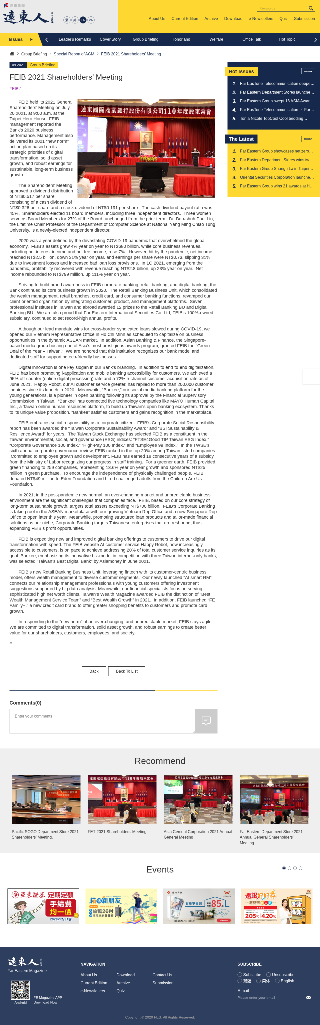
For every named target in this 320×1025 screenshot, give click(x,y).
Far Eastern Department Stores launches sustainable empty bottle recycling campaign (276, 92)
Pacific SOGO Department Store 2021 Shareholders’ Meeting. (45, 834)
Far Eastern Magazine (27, 971)
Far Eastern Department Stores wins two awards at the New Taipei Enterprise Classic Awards (276, 160)
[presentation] (46, 38)
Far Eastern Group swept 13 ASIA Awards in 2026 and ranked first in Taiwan (277, 101)
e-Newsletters (92, 991)
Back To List (127, 671)
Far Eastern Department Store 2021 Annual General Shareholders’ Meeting (271, 837)
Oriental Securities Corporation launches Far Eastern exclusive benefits (276, 177)
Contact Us (162, 975)
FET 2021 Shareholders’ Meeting (117, 832)
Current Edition (93, 983)
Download (125, 975)
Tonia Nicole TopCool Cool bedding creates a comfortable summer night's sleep (273, 118)
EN (83, 20)
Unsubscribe (283, 975)
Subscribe (252, 975)
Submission (163, 983)
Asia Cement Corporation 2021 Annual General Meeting (198, 834)
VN (91, 20)
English (287, 981)
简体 (266, 981)
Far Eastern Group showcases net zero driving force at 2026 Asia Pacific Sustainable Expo (274, 151)
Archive (123, 983)
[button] (284, 868)
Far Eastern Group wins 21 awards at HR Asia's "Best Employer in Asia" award (276, 186)
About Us (88, 975)
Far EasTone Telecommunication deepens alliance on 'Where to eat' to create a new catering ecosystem (277, 83)
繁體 (247, 981)
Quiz (120, 991)
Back (94, 671)
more (308, 71)
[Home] (12, 53)
